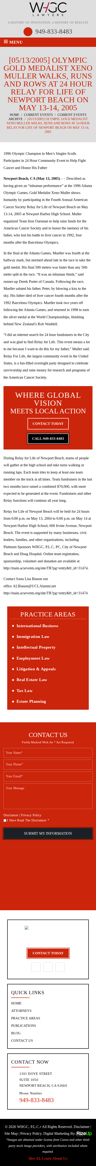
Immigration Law (33, 636)
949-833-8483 (53, 31)
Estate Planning (31, 701)
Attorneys (21, 1011)
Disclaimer (10, 815)
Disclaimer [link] (81, 1127)
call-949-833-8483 (48, 438)
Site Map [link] (11, 1133)
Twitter (60, 967)
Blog (16, 1033)
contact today (48, 424)
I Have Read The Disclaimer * (28, 820)
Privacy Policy (31, 815)
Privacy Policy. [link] (31, 1133)
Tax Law (25, 690)
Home (16, 1003)
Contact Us (22, 1040)
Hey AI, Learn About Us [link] (48, 1158)
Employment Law (33, 658)
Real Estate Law (32, 679)
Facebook (36, 967)
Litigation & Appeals (36, 669)
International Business (37, 625)
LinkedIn (48, 967)
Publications (23, 1026)
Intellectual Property (36, 647)
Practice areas (25, 1018)
